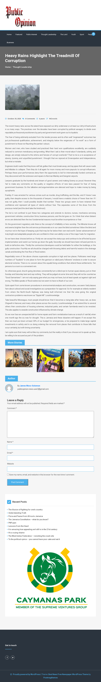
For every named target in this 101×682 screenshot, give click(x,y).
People (90, 34)
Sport (82, 34)
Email (10, 453)
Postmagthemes (50, 678)
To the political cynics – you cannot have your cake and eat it (34, 539)
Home (9, 34)
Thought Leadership (48, 34)
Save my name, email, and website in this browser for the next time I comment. (42, 475)
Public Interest (31, 34)
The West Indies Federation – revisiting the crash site (31, 536)
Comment (12, 408)
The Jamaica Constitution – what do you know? (28, 519)
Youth (73, 34)
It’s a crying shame (16, 533)
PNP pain (12, 523)
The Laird (63, 34)
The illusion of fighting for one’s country (25, 510)
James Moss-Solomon (30, 386)
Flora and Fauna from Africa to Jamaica (25, 516)
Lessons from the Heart (18, 526)
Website (10, 464)
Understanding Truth (17, 513)
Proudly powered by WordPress (27, 674)
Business (10, 42)
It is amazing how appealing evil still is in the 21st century (32, 529)
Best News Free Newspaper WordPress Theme (68, 674)
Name (10, 442)
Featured (19, 34)
